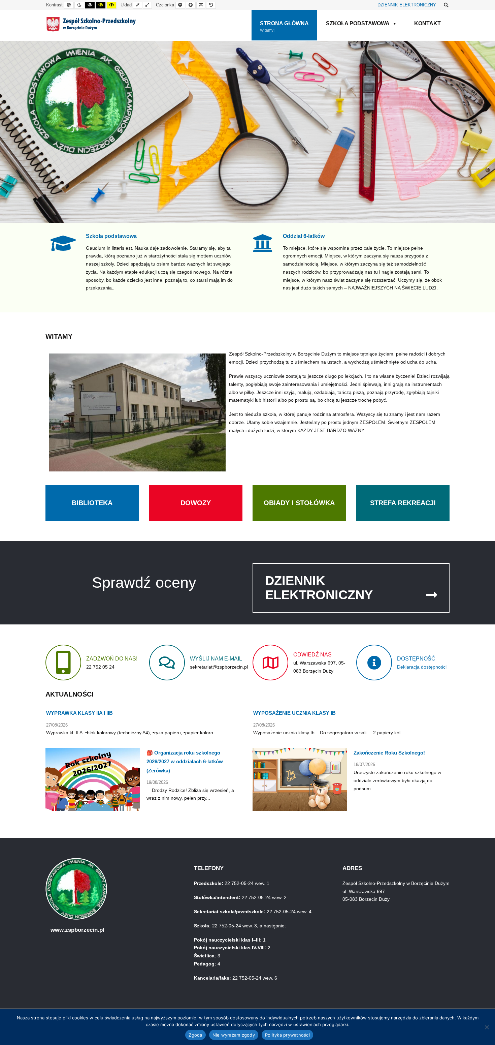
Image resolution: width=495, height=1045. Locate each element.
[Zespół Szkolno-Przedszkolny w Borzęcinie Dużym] (91, 24)
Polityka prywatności (287, 1035)
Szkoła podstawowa (111, 236)
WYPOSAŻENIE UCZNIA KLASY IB (294, 713)
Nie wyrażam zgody (233, 1035)
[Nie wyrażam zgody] (486, 1027)
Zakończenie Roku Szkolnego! (389, 753)
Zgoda (195, 1035)
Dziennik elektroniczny (319, 588)
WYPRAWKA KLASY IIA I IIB (79, 713)
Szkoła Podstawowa (358, 23)
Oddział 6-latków (304, 236)
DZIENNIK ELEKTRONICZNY (406, 5)
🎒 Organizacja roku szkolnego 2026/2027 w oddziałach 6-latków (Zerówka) (184, 761)
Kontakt (427, 23)
